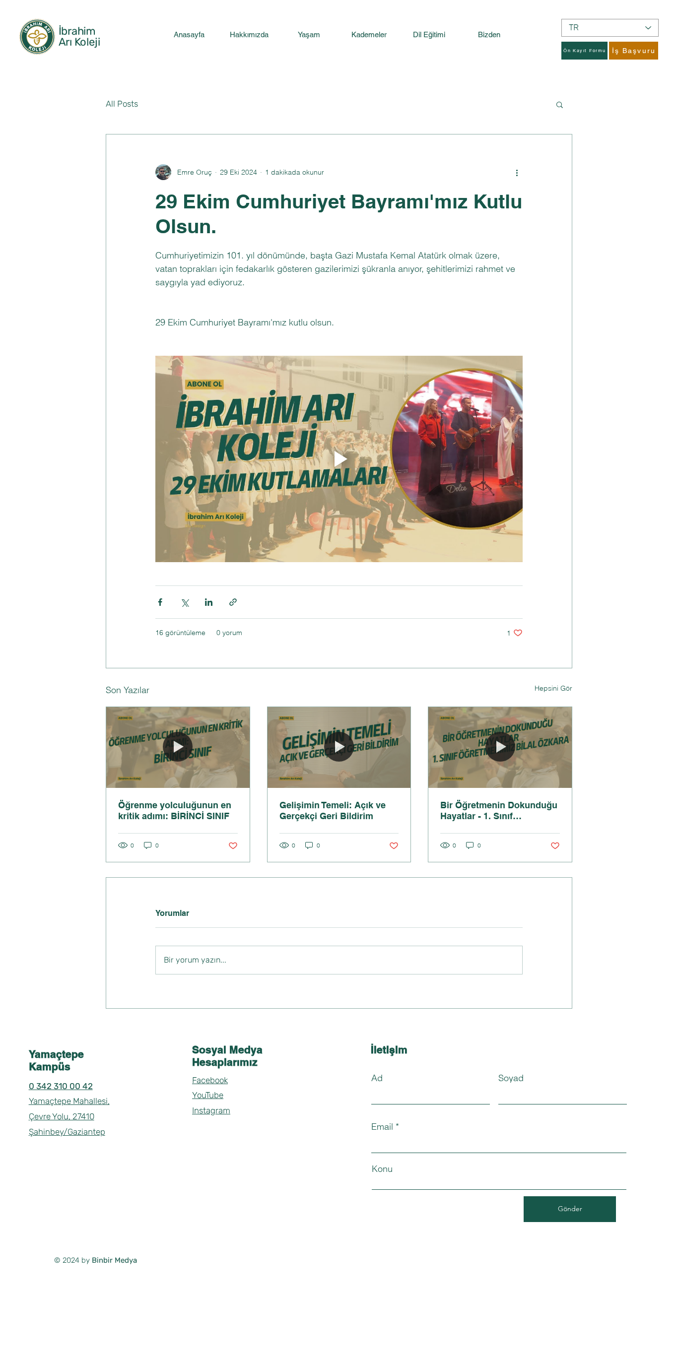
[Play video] (339, 459)
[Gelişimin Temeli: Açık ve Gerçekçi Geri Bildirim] (339, 747)
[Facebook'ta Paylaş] (160, 602)
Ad (377, 1078)
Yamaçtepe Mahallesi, (69, 1101)
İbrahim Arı (77, 36)
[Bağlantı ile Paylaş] (233, 602)
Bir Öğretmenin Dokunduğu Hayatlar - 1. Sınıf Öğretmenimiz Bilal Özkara (498, 810)
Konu (382, 1168)
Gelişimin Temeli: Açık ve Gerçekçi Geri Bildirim (332, 810)
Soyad (511, 1078)
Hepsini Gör (553, 688)
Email (382, 1126)
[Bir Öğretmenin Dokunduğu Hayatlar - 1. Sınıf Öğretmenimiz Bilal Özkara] (500, 747)
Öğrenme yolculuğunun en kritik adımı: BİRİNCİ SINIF (174, 810)
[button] (559, 104)
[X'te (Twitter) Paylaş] (184, 602)
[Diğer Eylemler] (517, 172)
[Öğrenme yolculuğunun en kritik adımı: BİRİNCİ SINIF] (178, 747)
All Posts (122, 104)
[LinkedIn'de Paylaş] (208, 602)
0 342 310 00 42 (61, 1086)
